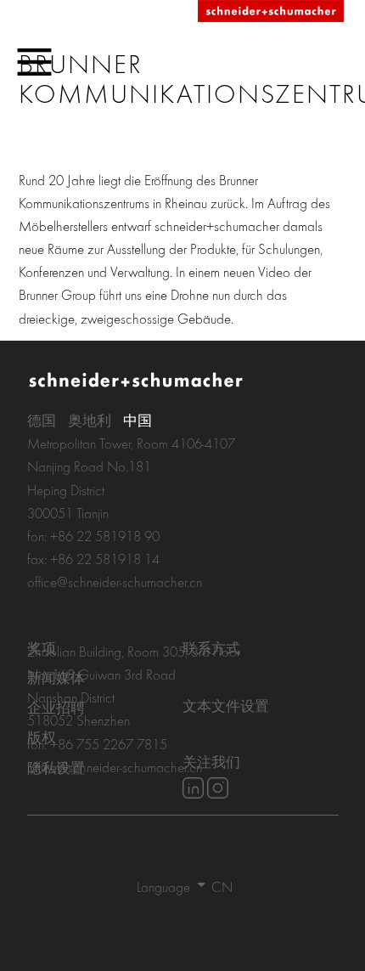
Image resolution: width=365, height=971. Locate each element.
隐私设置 (56, 767)
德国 (41, 420)
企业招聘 (56, 707)
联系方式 (211, 648)
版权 (41, 737)
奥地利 (89, 420)
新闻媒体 (56, 677)
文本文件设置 (225, 705)
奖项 (41, 648)
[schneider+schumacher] (271, 12)
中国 (137, 420)
